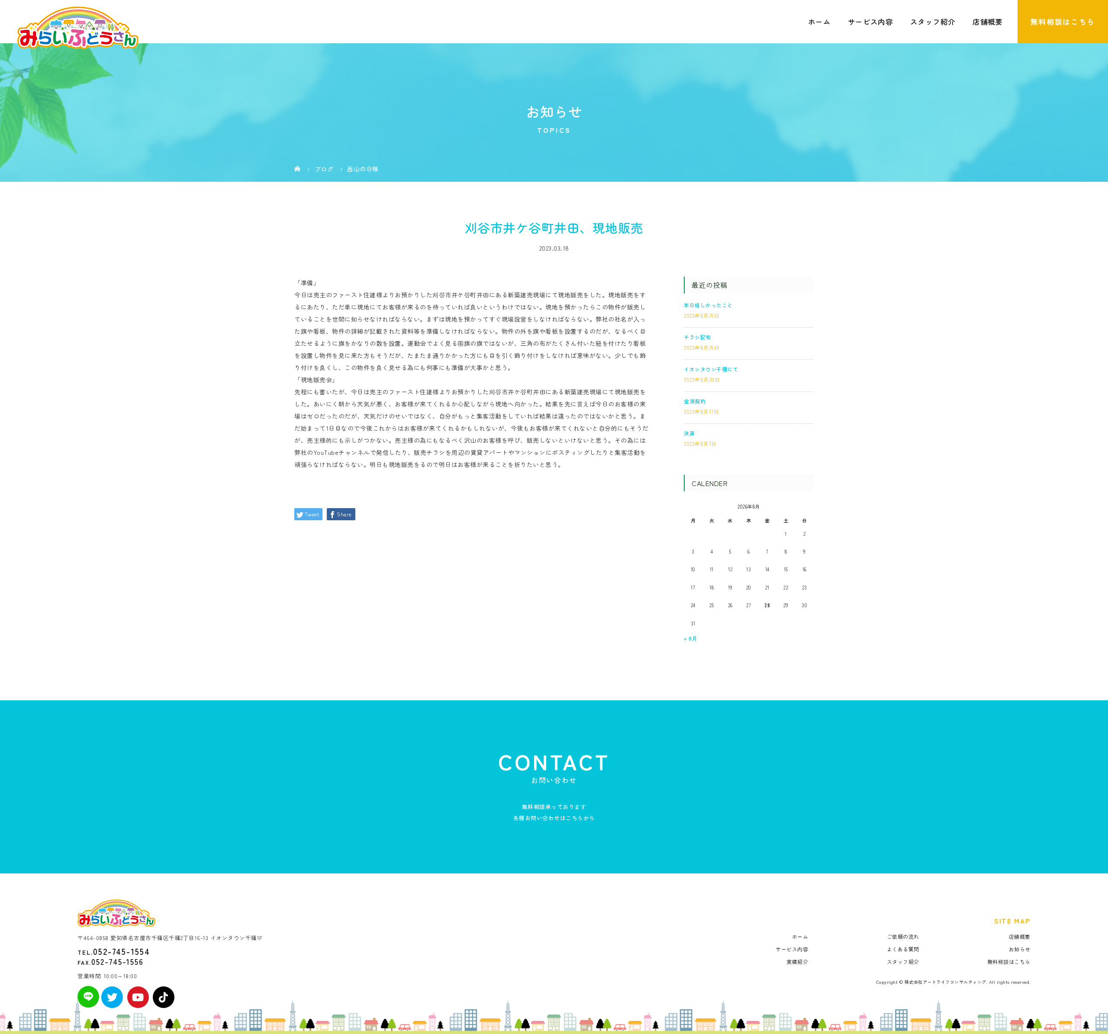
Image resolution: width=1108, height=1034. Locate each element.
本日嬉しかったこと (708, 305)
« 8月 (690, 638)
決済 (689, 433)
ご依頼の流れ (903, 936)
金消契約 (694, 401)
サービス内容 (870, 21)
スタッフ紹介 (932, 21)
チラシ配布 (697, 337)
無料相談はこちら (1063, 21)
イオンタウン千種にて (711, 369)
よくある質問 (903, 949)
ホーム (819, 21)
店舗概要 (987, 21)
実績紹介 (797, 961)
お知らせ (1020, 949)
